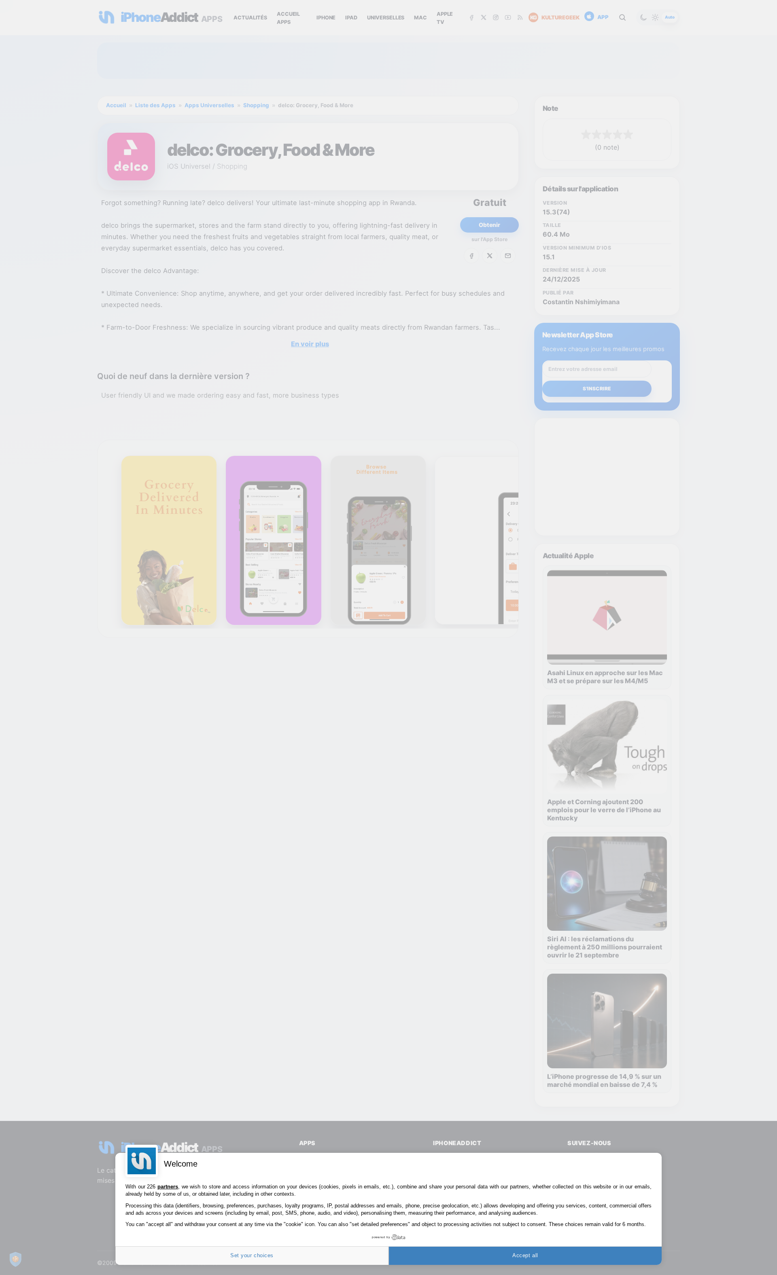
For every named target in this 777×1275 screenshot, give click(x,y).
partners (167, 1187)
